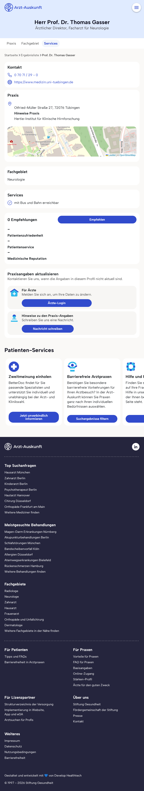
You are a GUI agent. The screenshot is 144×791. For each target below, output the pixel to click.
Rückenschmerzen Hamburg (23, 566)
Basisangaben (82, 668)
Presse (77, 716)
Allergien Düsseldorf (18, 554)
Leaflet (112, 155)
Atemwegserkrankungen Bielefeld (27, 560)
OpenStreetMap (127, 155)
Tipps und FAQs (15, 656)
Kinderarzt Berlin (16, 484)
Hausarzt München (17, 472)
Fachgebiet (30, 43)
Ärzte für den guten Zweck (91, 685)
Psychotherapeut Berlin (20, 489)
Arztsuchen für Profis (18, 720)
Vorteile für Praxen (85, 656)
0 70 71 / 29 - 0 (26, 75)
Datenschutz (13, 746)
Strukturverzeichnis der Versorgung (28, 704)
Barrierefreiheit (14, 758)
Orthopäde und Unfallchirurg (24, 619)
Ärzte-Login (57, 303)
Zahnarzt (10, 602)
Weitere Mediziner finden (21, 512)
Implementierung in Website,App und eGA (24, 712)
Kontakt (78, 721)
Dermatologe (13, 625)
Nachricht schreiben (47, 329)
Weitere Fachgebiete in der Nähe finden (31, 631)
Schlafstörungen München (22, 543)
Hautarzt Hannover (17, 495)
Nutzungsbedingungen (20, 752)
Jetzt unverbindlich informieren (34, 417)
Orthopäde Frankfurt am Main (24, 507)
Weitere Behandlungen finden (25, 571)
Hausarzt (10, 608)
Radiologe (11, 591)
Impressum (12, 741)
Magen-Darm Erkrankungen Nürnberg (30, 532)
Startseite (11, 55)
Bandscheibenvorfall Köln (21, 549)
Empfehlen (97, 219)
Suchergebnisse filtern (92, 419)
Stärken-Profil (82, 679)
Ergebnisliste (30, 55)
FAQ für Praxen (83, 662)
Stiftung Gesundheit (87, 704)
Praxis (11, 43)
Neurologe (11, 596)
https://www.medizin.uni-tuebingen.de (43, 82)
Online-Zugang (83, 673)
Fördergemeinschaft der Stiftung (95, 710)
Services (51, 43)
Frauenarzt (11, 613)
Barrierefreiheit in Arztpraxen (24, 662)
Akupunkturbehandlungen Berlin (26, 537)
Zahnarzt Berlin (14, 478)
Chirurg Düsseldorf (17, 501)
